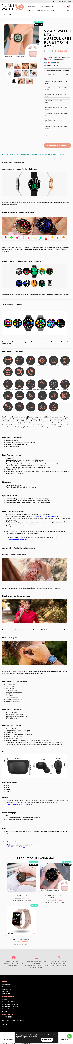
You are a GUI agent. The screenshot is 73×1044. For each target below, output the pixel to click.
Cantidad (46, 135)
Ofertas (4, 999)
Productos (31, 7)
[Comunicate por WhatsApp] (69, 1036)
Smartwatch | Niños (8, 1009)
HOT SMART (6, 994)
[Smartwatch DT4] (21, 877)
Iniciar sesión (67, 1)
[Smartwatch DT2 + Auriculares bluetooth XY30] (55, 877)
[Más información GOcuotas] (69, 57)
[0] (68, 8)
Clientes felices (7, 14)
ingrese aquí (65, 1039)
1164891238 (9, 1017)
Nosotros (30, 11)
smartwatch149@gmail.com (15, 1020)
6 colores (44, 890)
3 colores (11, 890)
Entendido (47, 1039)
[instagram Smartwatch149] (3, 1024)
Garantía (50, 11)
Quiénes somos (7, 984)
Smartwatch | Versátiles (10, 1007)
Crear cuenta (59, 1)
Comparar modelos (47, 7)
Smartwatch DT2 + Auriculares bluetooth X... (55, 896)
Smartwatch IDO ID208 (22, 939)
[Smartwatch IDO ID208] (21, 920)
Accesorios (6, 1011)
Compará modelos (8, 987)
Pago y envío (40, 11)
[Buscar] (64, 7)
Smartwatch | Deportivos (10, 1004)
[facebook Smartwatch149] (6, 1024)
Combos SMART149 (8, 1002)
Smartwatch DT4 (21, 896)
